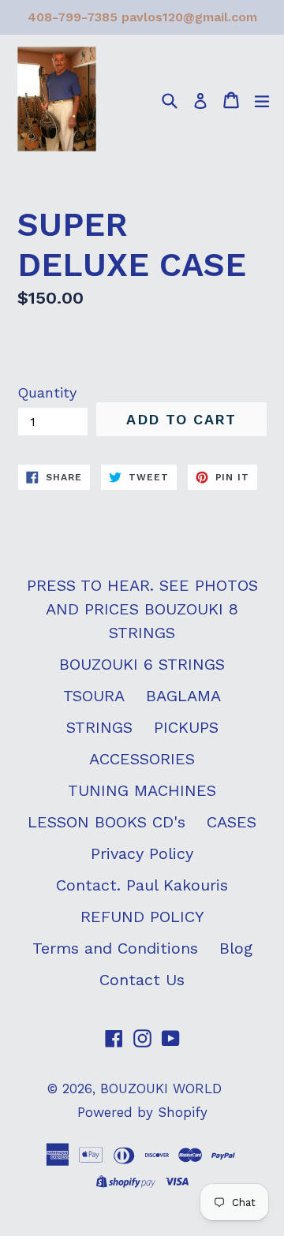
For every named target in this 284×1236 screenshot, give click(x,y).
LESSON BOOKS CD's (106, 821)
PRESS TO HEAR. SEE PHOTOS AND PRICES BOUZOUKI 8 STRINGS (142, 609)
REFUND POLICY (142, 916)
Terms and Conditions (115, 948)
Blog (235, 948)
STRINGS (99, 727)
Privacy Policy (142, 853)
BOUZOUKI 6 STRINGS (142, 664)
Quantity (47, 392)
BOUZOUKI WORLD (161, 1088)
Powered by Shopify (142, 1112)
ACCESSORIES (142, 758)
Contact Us (142, 979)
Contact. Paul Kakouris (142, 885)
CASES (231, 821)
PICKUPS (186, 727)
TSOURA (94, 695)
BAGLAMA (183, 695)
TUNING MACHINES (142, 790)
